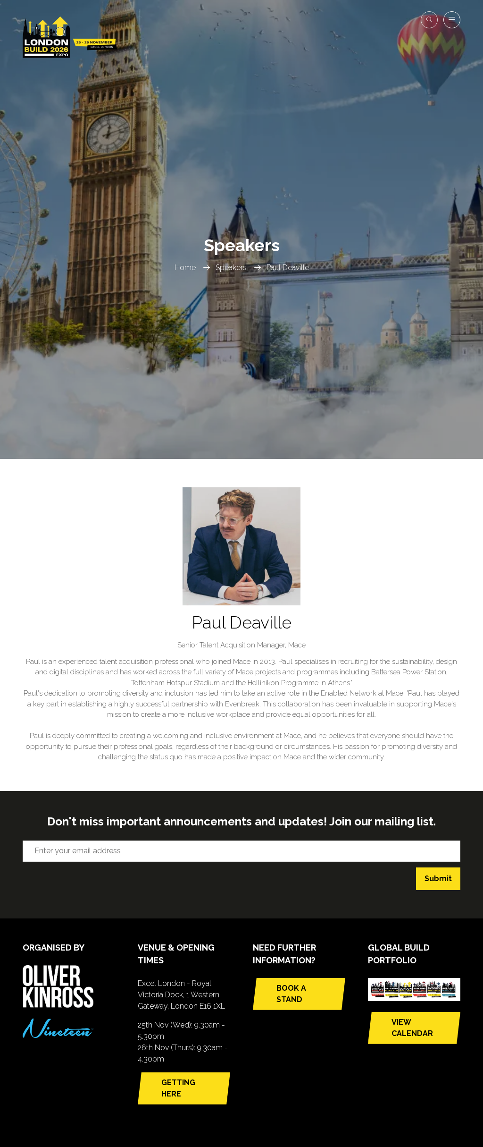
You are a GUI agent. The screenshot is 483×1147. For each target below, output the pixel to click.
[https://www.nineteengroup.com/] (58, 1035)
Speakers (231, 267)
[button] (429, 19)
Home (185, 267)
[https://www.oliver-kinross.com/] (58, 1005)
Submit (438, 878)
